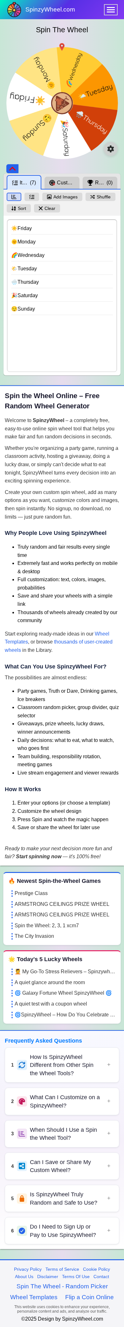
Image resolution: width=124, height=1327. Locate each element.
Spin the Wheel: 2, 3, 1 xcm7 (47, 925)
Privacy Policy (28, 1269)
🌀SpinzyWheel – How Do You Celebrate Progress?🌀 (65, 1014)
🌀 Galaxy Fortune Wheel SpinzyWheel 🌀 (63, 993)
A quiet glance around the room (50, 982)
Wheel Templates (34, 1297)
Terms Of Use (76, 1276)
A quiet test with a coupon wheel (51, 1004)
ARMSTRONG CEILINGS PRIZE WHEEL (62, 904)
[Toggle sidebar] (12, 168)
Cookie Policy (96, 1269)
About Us (24, 1276)
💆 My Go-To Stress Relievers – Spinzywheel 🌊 (65, 971)
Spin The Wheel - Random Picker (62, 1286)
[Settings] (111, 149)
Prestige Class (31, 893)
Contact (101, 1276)
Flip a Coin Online (89, 1297)
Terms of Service (62, 1269)
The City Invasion (34, 936)
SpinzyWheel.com (50, 9)
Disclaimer (47, 1276)
